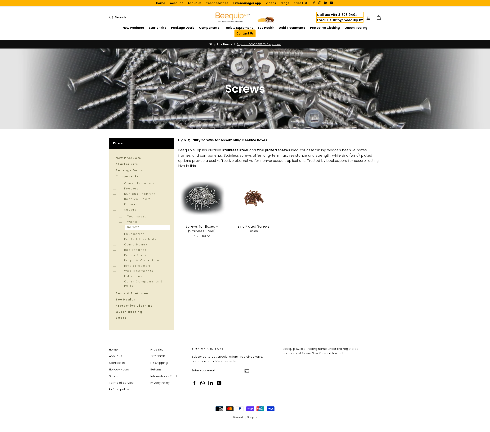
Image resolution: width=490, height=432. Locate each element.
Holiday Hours (119, 369)
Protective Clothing (325, 28)
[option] (245, 44)
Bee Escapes (135, 250)
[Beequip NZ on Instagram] (202, 383)
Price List (300, 3)
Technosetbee (217, 3)
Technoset (136, 216)
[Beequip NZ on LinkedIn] (210, 383)
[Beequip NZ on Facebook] (194, 383)
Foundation (134, 234)
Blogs (285, 3)
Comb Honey (136, 244)
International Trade (164, 376)
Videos (271, 3)
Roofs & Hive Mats (140, 239)
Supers (130, 209)
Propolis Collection (141, 260)
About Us (194, 3)
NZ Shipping (159, 363)
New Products (133, 28)
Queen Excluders (139, 183)
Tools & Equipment (238, 28)
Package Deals (182, 28)
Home (160, 3)
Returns (156, 369)
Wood (132, 222)
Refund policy (119, 389)
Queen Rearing (356, 28)
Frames (131, 204)
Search (114, 376)
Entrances (133, 276)
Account (176, 3)
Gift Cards (157, 356)
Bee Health (266, 28)
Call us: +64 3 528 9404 (337, 14)
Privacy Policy (160, 383)
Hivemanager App (247, 3)
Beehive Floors (137, 199)
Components (209, 28)
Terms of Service (121, 383)
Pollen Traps (135, 255)
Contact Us (117, 363)
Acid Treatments (292, 28)
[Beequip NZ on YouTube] (219, 383)
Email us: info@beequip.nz (340, 20)
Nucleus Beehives (140, 194)
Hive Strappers (137, 266)
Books (121, 318)
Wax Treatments (139, 271)
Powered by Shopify (245, 417)
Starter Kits (157, 28)
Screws (133, 227)
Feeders (131, 188)
